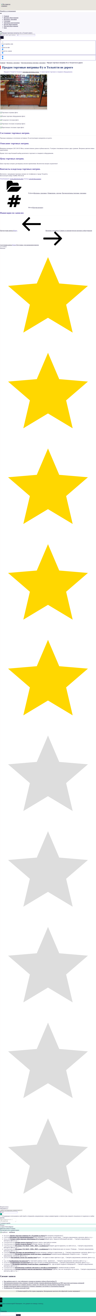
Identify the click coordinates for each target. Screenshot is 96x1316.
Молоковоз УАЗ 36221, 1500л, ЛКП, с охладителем (31, 1246)
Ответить (4, 1311)
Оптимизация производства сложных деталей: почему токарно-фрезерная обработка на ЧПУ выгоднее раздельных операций (44, 1283)
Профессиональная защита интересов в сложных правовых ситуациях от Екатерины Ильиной (34, 1286)
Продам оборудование (11, 26)
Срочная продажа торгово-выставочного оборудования (33, 1269)
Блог (5, 28)
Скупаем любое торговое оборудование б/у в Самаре (27, 1239)
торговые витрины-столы (30, 72)
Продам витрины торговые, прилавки (33, 63)
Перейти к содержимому (8, 11)
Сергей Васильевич (35, 179)
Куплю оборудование (11, 24)
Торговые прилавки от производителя (22, 1252)
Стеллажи (7, 21)
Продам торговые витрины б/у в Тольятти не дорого (27, 1235)
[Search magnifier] (2, 37)
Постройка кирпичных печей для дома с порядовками (33, 1254)
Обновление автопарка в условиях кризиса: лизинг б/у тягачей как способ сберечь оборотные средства (37, 1284)
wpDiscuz (12, 1232)
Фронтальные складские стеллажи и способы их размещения (35, 1267)
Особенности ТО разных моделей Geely (16, 1288)
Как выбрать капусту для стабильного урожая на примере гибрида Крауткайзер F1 (30, 1281)
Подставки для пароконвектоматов (21, 1237)
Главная (6, 16)
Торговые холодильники (12, 23)
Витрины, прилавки (10, 19)
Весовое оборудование (11, 17)
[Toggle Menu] (1, 13)
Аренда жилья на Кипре (23, 1244)
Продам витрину (37, 207)
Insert (18, 1315)
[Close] (1, 31)
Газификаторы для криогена (18, 1261)
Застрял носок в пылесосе (23, 1242)
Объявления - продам (54, 193)
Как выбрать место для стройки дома (24, 1257)
